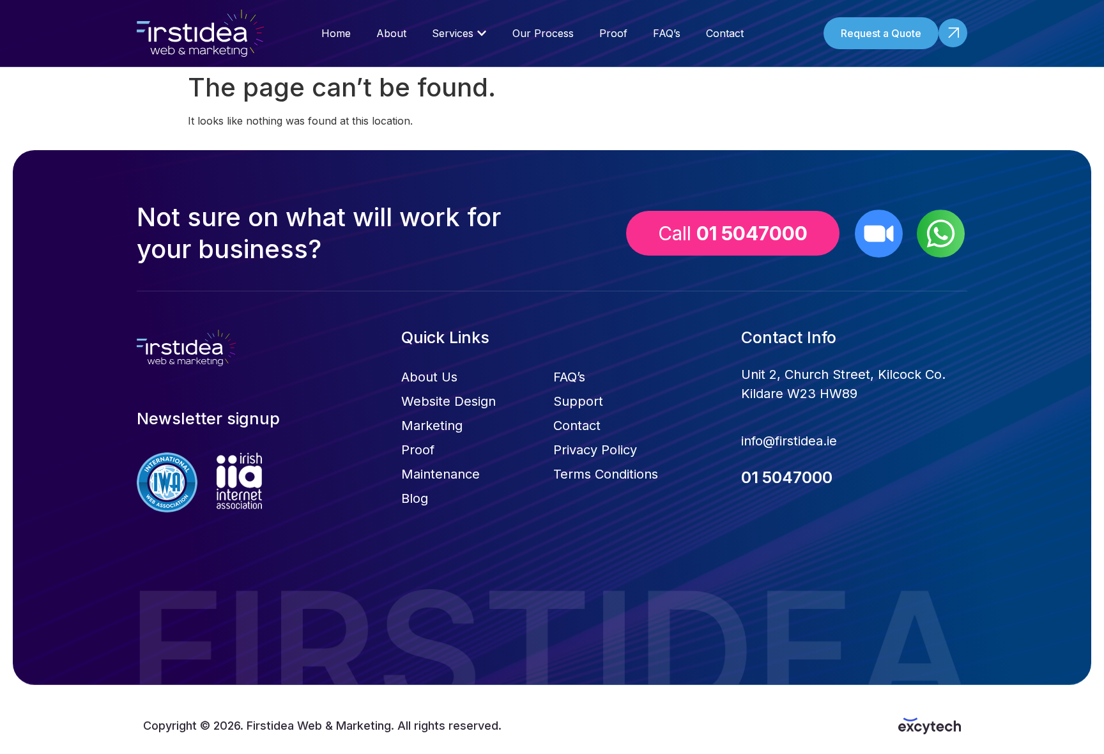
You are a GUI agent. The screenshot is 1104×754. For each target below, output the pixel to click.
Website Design (448, 401)
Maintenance (440, 474)
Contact (577, 425)
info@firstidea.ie (789, 441)
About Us (429, 377)
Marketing (432, 425)
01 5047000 (786, 477)
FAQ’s (569, 377)
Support (578, 401)
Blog (414, 498)
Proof (417, 450)
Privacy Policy (595, 450)
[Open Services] (482, 33)
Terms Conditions (605, 474)
